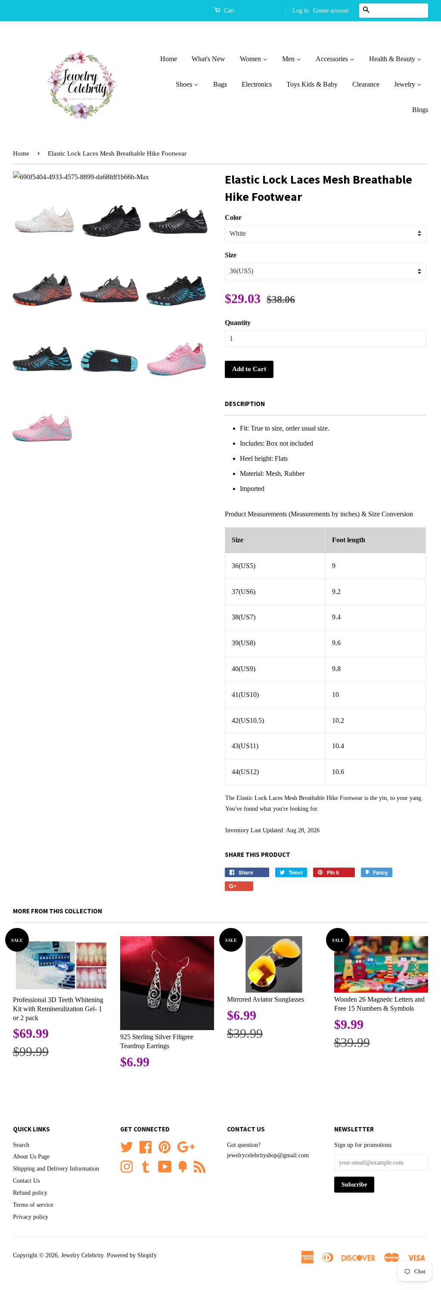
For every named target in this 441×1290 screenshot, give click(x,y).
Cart (228, 10)
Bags (220, 84)
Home (168, 58)
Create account (331, 10)
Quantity (238, 322)
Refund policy (30, 1193)
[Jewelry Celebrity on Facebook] (145, 1146)
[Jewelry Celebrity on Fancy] (182, 1165)
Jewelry (405, 84)
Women (251, 58)
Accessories (333, 58)
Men (289, 58)
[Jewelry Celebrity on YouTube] (165, 1165)
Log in (300, 10)
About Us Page (31, 1156)
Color (233, 217)
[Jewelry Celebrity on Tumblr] (145, 1165)
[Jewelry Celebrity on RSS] (199, 1165)
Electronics (257, 84)
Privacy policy (30, 1217)
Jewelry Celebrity (82, 1255)
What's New (208, 58)
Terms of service (33, 1205)
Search (21, 1145)
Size (230, 255)
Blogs (420, 109)
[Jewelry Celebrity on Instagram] (126, 1165)
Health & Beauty (393, 58)
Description (245, 404)
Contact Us (26, 1181)
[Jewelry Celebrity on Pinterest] (164, 1146)
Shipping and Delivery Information (56, 1168)
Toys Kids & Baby (312, 84)
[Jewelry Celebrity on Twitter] (126, 1146)
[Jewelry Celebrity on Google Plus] (186, 1146)
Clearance (365, 84)
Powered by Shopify (132, 1255)
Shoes (185, 84)
